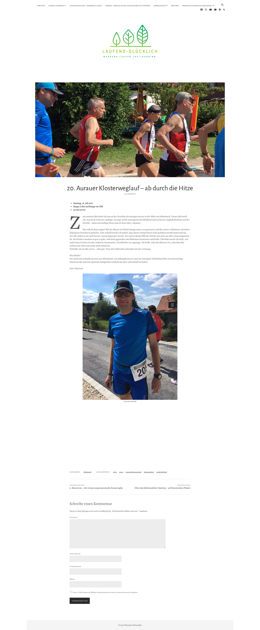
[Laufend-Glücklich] (130, 76)
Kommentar (74, 517)
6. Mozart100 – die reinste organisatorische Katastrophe (96, 488)
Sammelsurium (159, 5)
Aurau (121, 472)
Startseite (41, 5)
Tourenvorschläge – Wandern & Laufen (85, 5)
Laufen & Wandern (56, 5)
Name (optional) (75, 554)
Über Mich (175, 5)
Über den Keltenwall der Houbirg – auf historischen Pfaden (162, 488)
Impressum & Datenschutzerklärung (197, 5)
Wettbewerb (87, 472)
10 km (115, 472)
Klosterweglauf (149, 472)
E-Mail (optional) (75, 566)
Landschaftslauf (161, 472)
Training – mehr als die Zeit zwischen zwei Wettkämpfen (127, 5)
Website (72, 579)
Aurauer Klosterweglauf (133, 472)
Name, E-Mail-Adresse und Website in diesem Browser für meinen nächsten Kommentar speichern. (105, 592)
